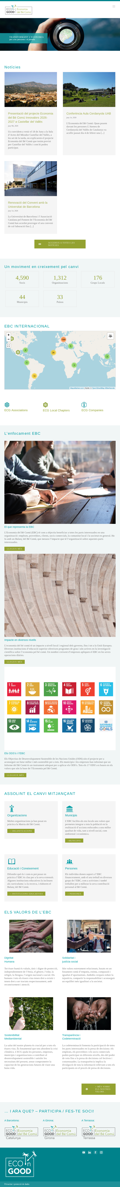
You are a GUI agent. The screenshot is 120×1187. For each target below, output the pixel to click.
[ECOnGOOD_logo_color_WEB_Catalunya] (21, 1125)
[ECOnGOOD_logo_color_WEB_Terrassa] (99, 1125)
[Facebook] (95, 1152)
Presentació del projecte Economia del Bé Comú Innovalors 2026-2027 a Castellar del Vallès (30, 117)
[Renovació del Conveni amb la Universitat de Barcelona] (31, 178)
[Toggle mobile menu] (114, 6)
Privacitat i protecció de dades (16, 1184)
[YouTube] (84, 1152)
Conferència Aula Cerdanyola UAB (88, 113)
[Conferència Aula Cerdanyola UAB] (89, 89)
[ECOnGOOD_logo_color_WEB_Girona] (60, 1125)
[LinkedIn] (89, 1152)
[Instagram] (101, 1152)
